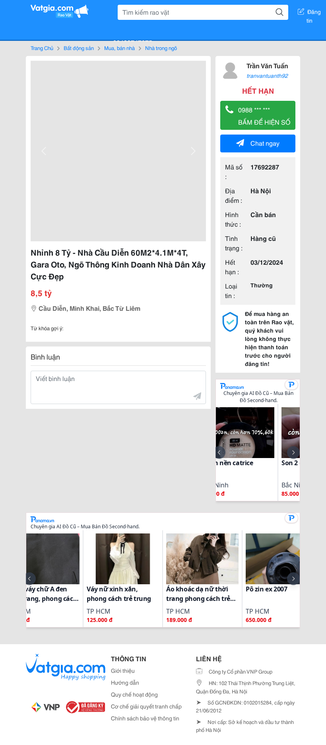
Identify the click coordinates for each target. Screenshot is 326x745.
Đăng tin (314, 13)
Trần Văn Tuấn (267, 65)
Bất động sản (79, 47)
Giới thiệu (123, 670)
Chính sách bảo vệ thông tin (145, 718)
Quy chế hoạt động (134, 694)
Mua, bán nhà (119, 47)
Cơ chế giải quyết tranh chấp (146, 706)
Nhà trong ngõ (161, 47)
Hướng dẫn (125, 682)
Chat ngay (264, 142)
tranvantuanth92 (267, 75)
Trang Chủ (42, 47)
